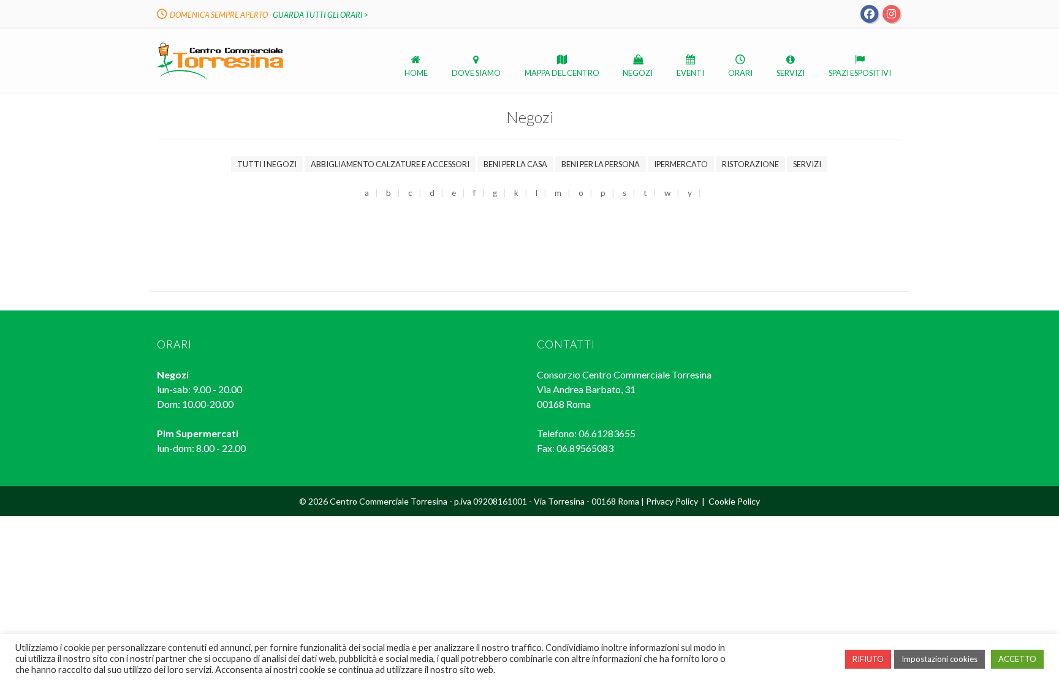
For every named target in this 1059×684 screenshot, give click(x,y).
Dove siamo (476, 73)
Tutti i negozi (267, 164)
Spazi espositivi (860, 73)
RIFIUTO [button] (868, 659)
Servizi (790, 73)
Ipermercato (681, 164)
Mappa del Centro (562, 73)
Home (416, 73)
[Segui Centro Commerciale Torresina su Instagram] (891, 13)
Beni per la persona (600, 164)
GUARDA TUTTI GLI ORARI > (320, 15)
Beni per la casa (515, 164)
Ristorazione (750, 164)
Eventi (690, 73)
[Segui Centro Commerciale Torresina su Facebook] (870, 13)
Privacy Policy (672, 501)
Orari (740, 73)
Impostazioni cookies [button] (939, 659)
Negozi (638, 73)
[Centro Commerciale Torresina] (220, 79)
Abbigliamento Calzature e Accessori (390, 164)
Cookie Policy (734, 501)
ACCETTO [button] (1017, 659)
